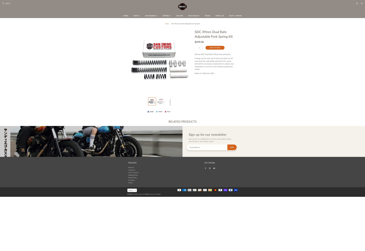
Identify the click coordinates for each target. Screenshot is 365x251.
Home (125, 16)
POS (144, 194)
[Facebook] (205, 168)
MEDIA (207, 16)
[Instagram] (209, 168)
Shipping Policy (133, 175)
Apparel (166, 16)
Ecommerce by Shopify (154, 194)
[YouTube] (214, 168)
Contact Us (131, 170)
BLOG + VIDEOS (235, 16)
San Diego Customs (137, 194)
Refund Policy (132, 177)
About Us (219, 16)
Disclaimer (131, 180)
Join (232, 147)
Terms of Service (133, 172)
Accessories (151, 16)
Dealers (179, 16)
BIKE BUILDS (193, 16)
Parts (136, 16)
